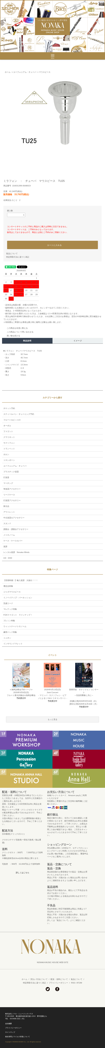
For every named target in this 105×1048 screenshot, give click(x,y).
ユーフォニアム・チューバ (24, 72)
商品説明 (27, 341)
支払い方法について (39, 979)
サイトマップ (10, 1032)
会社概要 (8, 1024)
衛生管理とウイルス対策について (17, 1037)
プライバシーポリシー (58, 983)
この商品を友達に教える (17, 328)
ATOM (79, 983)
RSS (73, 983)
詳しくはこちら (22, 873)
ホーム (8, 72)
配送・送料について (59, 979)
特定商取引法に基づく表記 (17, 257)
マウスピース (44, 72)
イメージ (78, 341)
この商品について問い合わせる (20, 332)
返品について (12, 253)
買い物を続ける (13, 336)
